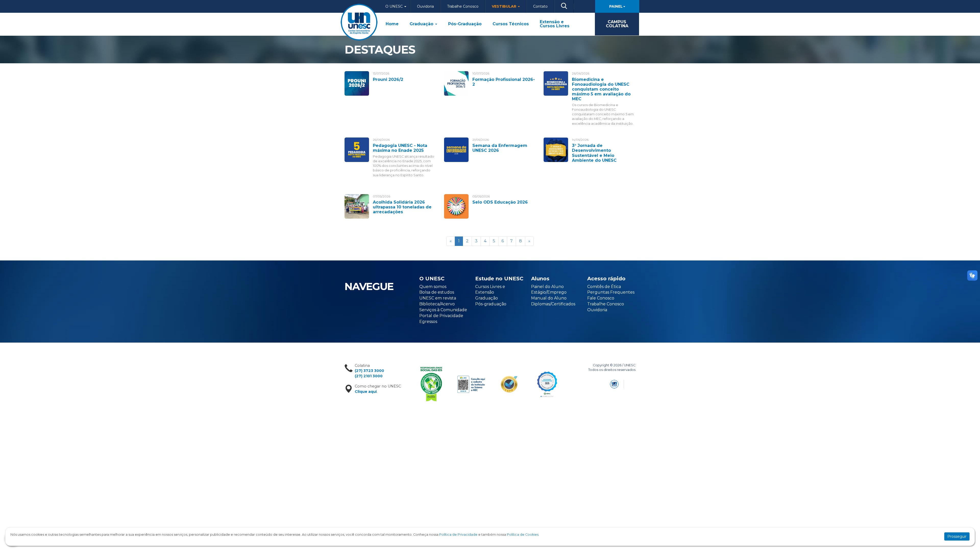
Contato (540, 6)
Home (392, 24)
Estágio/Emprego (549, 292)
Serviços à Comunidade (443, 309)
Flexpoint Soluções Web (632, 383)
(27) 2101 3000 (369, 376)
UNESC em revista (437, 298)
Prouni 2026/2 (388, 79)
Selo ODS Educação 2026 (500, 202)
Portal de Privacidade (441, 315)
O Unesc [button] (394, 6)
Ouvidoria (425, 6)
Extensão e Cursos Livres (554, 24)
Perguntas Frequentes (610, 292)
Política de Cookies (522, 534)
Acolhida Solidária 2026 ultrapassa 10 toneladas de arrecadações (402, 207)
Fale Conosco (600, 298)
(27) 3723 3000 (369, 370)
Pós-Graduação (465, 24)
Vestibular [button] (504, 6)
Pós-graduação (490, 304)
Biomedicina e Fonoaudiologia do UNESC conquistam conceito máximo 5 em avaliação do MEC (601, 89)
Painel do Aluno (547, 286)
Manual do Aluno (549, 298)
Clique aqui (366, 391)
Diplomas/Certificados (553, 304)
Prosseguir (956, 536)
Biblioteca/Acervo (437, 304)
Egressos (428, 321)
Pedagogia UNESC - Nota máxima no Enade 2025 (400, 148)
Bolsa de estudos (436, 292)
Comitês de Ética (604, 286)
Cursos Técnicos (511, 24)
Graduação (422, 24)
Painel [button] (616, 6)
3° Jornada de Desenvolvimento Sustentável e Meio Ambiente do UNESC (594, 153)
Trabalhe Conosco (463, 6)
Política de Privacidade (458, 534)
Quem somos (432, 286)
